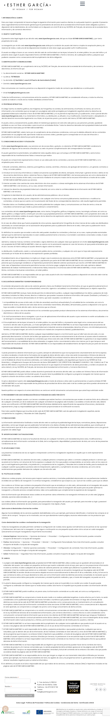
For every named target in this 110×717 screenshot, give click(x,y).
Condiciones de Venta (69, 703)
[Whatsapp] (104, 689)
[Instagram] (100, 689)
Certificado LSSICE (86, 703)
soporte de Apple (68, 554)
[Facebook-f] (96, 689)
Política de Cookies (52, 703)
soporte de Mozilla (12, 544)
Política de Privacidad (35, 703)
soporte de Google (20, 550)
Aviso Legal (20, 703)
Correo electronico (12, 677)
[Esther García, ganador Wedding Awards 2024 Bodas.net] (73, 687)
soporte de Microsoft (13, 539)
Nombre (8, 686)
